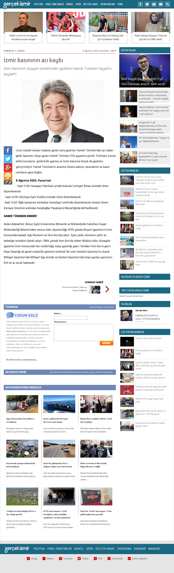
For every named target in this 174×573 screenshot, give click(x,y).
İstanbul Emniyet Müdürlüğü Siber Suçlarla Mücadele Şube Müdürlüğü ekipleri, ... (94, 476)
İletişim (50, 558)
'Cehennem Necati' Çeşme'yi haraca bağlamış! (74, 288)
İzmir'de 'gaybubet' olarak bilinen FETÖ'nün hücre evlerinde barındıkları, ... (58, 527)
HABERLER (9, 51)
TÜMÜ (120, 4)
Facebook (67, 558)
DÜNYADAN (124, 548)
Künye (34, 558)
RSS (100, 558)
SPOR (78, 4)
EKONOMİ (140, 548)
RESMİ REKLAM (108, 4)
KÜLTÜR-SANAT (90, 4)
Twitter (85, 558)
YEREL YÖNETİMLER (55, 4)
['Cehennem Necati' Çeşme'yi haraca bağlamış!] (95, 294)
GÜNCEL (69, 4)
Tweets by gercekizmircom (131, 296)
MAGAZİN (154, 548)
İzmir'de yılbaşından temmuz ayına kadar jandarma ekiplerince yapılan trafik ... (59, 476)
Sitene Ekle (117, 558)
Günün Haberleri (139, 558)
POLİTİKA (38, 4)
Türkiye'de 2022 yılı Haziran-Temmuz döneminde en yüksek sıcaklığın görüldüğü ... (21, 524)
